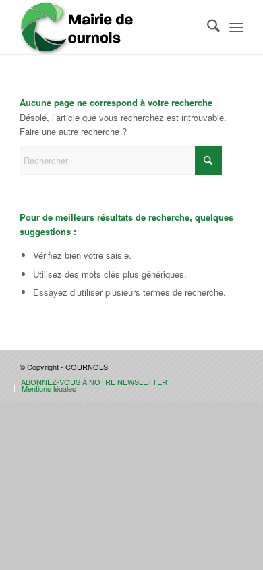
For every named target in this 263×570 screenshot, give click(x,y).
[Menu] (236, 27)
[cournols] (109, 27)
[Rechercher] (207, 27)
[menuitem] (207, 27)
